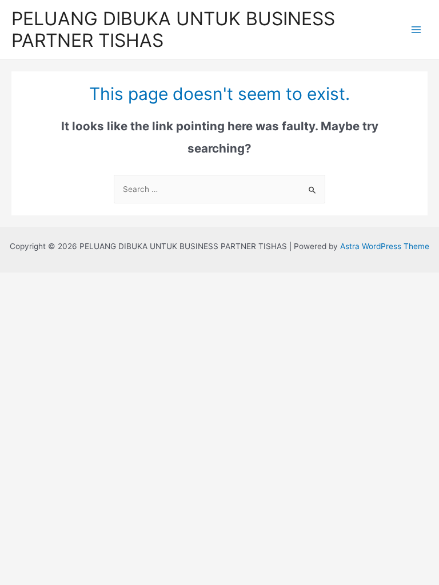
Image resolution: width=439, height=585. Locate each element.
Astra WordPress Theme (384, 246)
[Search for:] (219, 189)
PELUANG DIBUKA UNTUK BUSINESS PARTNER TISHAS (173, 29)
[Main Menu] (416, 29)
